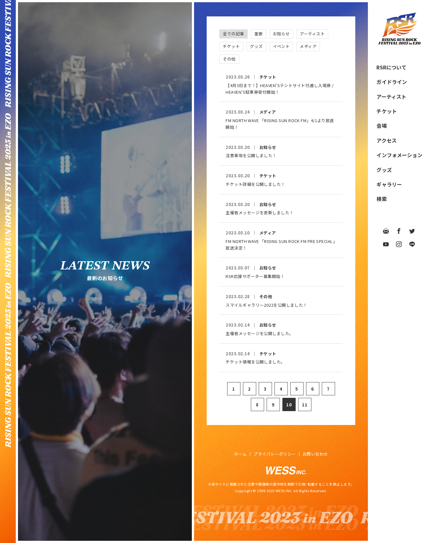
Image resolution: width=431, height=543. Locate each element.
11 (304, 405)
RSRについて (391, 67)
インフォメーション (399, 155)
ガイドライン (391, 82)
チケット (386, 111)
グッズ (384, 170)
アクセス (386, 140)
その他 (229, 59)
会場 (381, 125)
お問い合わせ (315, 454)
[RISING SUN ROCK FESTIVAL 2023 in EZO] (399, 42)
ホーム (240, 454)
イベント (281, 46)
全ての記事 (233, 34)
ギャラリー (389, 184)
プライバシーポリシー (274, 454)
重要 (258, 34)
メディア (308, 46)
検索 (381, 199)
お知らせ (281, 34)
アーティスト (391, 96)
